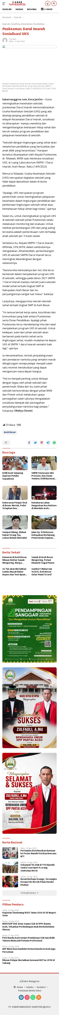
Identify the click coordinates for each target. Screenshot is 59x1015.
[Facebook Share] (29, 442)
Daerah (6, 23)
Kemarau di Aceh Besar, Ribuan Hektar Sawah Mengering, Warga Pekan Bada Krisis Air (14, 560)
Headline (15, 23)
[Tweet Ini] (35, 442)
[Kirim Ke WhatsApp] (54, 442)
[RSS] (38, 997)
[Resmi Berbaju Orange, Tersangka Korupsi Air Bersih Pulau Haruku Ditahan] (10, 881)
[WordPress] (21, 997)
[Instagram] (27, 997)
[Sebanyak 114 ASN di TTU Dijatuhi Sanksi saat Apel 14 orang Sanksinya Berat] (10, 867)
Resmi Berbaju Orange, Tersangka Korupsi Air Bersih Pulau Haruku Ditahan (38, 882)
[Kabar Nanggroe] (17, 3)
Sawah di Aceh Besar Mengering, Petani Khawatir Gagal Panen (42, 560)
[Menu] (4, 3)
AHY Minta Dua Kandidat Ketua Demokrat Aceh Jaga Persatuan (28, 950)
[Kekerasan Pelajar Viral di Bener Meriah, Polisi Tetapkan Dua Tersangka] (15, 493)
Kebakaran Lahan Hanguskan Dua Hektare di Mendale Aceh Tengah (44, 505)
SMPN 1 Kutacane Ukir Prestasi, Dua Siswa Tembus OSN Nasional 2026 (42, 476)
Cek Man (12, 39)
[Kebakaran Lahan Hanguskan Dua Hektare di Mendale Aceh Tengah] (44, 493)
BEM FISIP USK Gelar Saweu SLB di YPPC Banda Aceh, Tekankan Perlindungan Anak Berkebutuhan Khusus (28, 926)
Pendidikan (38, 23)
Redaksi (41, 987)
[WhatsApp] (32, 997)
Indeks (30, 987)
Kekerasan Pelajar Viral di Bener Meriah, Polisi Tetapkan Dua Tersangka (14, 505)
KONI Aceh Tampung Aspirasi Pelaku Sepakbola (12, 476)
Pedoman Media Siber (30, 990)
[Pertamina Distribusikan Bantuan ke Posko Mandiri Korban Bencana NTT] (10, 853)
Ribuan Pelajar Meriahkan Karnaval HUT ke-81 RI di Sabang (28, 961)
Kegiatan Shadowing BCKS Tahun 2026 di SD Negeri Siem (29, 914)
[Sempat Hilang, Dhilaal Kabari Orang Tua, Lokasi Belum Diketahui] (15, 522)
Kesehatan (26, 23)
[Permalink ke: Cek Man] (4, 40)
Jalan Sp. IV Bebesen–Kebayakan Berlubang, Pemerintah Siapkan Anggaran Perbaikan (43, 535)
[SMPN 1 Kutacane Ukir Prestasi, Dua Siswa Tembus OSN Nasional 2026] (44, 463)
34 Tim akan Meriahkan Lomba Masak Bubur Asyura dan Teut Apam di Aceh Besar (14, 572)
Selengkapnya (28, 893)
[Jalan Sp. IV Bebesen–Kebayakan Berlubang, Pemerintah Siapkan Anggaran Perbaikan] (44, 522)
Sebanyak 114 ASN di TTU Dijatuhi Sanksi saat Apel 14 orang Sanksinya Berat (37, 868)
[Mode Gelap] (48, 3)
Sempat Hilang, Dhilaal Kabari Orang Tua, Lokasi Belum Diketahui (14, 535)
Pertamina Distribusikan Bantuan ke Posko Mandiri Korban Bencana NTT (38, 853)
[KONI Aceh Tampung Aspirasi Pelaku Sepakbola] (15, 463)
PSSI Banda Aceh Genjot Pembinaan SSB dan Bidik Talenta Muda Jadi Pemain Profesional (28, 939)
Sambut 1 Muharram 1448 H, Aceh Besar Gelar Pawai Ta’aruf (41, 572)
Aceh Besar (10, 432)
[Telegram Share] (48, 442)
